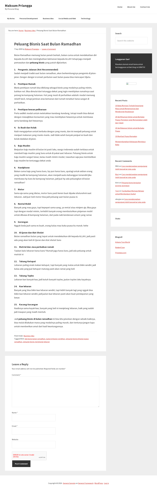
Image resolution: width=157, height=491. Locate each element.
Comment (16, 375)
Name (15, 412)
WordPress (98, 483)
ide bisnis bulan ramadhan (35, 339)
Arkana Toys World (122, 242)
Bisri (117, 174)
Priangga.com (120, 253)
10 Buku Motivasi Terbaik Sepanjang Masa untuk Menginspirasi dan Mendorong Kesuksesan (129, 108)
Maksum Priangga (18, 5)
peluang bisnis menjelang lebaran (36, 342)
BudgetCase (120, 247)
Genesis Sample (69, 483)
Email (15, 426)
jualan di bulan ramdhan (55, 339)
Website (15, 439)
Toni (117, 191)
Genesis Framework (85, 483)
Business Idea (29, 336)
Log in (106, 483)
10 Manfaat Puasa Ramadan (126, 136)
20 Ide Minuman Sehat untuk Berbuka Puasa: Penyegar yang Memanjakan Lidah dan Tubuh (131, 120)
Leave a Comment (49, 49)
